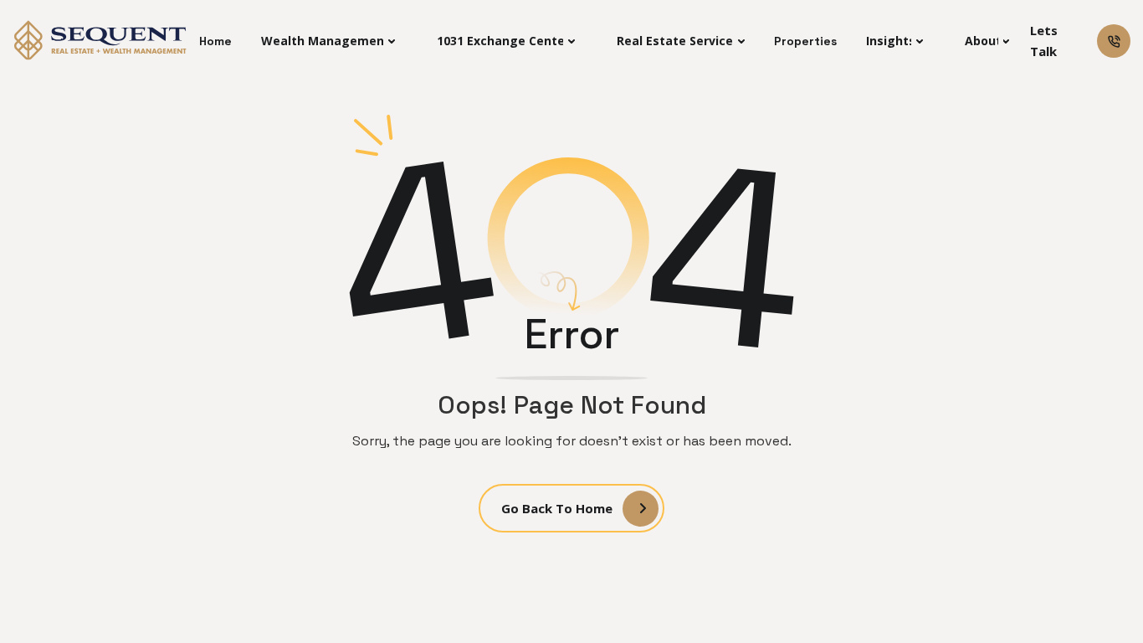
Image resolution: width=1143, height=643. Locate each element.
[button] (328, 41)
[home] (102, 41)
